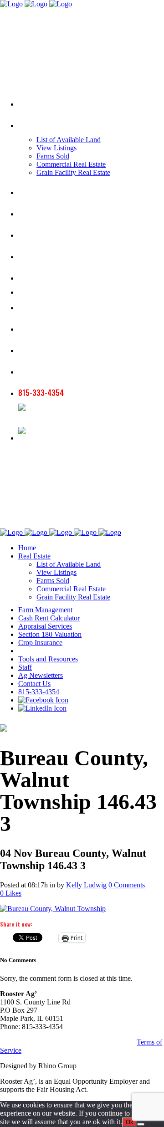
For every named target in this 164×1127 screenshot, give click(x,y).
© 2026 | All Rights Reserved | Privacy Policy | (68, 1042)
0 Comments (126, 885)
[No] (140, 1124)
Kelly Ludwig (86, 885)
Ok (129, 1122)
